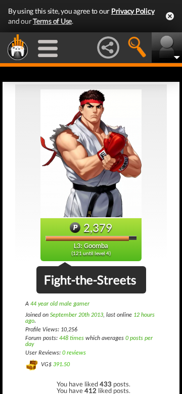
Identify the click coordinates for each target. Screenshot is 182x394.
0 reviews (74, 353)
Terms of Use (52, 21)
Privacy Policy (133, 11)
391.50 (61, 365)
